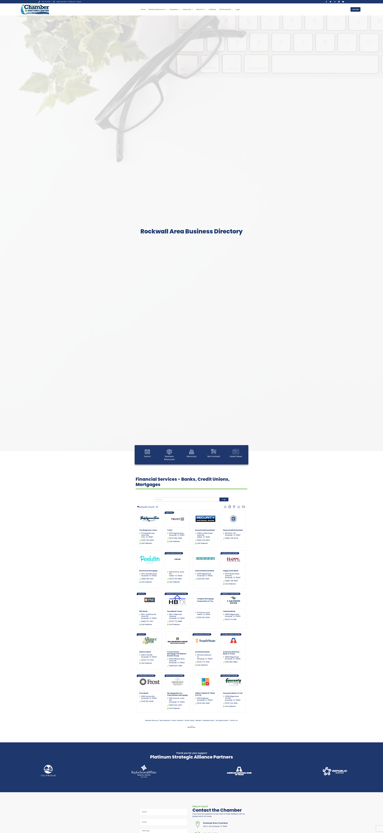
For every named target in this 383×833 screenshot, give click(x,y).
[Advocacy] (191, 451)
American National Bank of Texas (231, 653)
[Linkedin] (339, 1)
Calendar (212, 9)
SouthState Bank (202, 652)
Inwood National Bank (204, 571)
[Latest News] (235, 451)
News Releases (165, 720)
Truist (169, 530)
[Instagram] (334, 1)
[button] (138, 507)
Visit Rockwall (224, 9)
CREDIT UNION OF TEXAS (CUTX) (205, 694)
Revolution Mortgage (148, 571)
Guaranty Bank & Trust (233, 693)
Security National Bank (205, 530)
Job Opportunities (222, 720)
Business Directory (151, 720)
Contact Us (234, 720)
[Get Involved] (213, 451)
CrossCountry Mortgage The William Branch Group (176, 654)
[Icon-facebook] (326, 1)
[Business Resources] (169, 451)
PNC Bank (143, 611)
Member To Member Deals (205, 720)
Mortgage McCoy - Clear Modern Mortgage (177, 694)
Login (237, 9)
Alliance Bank (145, 652)
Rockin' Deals (189, 720)
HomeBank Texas (174, 611)
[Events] (147, 451)
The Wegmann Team (148, 530)
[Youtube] (343, 1)
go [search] (225, 499)
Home (143, 9)
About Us (200, 9)
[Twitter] (330, 1)
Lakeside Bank (229, 611)
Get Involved (213, 456)
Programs (174, 9)
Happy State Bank (230, 571)
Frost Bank (143, 693)
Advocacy (187, 9)
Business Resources (157, 9)
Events (147, 456)
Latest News (236, 456)
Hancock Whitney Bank (233, 530)
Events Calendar (177, 720)
